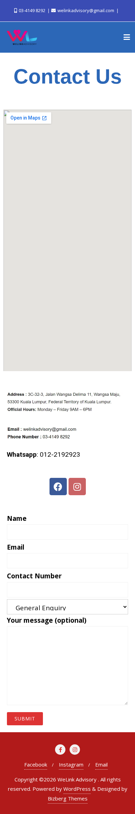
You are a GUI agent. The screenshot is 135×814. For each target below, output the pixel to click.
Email (15, 547)
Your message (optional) (47, 620)
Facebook (35, 764)
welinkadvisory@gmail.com (85, 10)
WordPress (77, 788)
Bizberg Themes (68, 798)
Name (17, 518)
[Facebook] (58, 486)
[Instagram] (77, 486)
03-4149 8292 (32, 10)
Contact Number (34, 575)
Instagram (71, 764)
